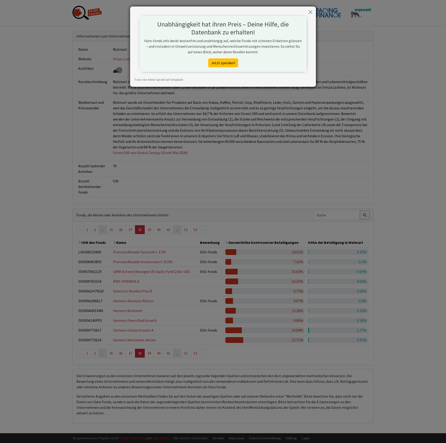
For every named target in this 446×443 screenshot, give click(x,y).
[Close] (310, 12)
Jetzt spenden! (223, 62)
